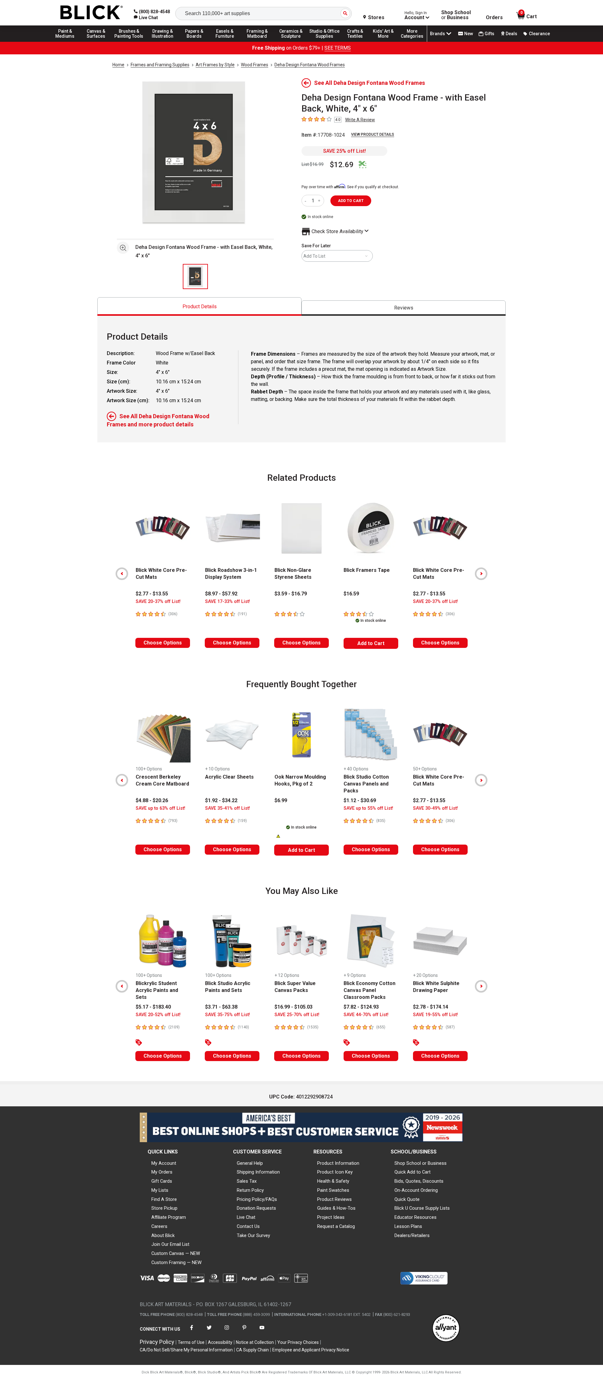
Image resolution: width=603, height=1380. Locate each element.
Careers (159, 1226)
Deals (511, 33)
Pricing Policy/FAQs (257, 1199)
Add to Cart (370, 643)
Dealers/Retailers (412, 1235)
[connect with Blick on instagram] (226, 1331)
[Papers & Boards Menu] (196, 41)
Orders (494, 17)
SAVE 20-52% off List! (158, 1014)
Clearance (539, 33)
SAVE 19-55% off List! (435, 1014)
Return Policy (250, 1190)
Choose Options (163, 643)
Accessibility (220, 1342)
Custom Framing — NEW (176, 1262)
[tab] (199, 306)
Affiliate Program (168, 1217)
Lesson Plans (408, 1226)
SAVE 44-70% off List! (366, 1014)
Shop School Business (456, 15)
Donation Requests (256, 1208)
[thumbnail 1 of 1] (195, 276)
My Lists (159, 1190)
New (468, 33)
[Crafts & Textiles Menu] (358, 41)
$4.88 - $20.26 (152, 800)
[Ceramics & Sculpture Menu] (290, 41)
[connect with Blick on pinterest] (244, 1331)
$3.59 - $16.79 (290, 594)
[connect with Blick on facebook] (191, 1331)
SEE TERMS (337, 48)
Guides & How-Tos (336, 1208)
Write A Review (360, 119)
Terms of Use (191, 1342)
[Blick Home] (91, 12)
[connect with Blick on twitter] (209, 1331)
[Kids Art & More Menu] (386, 41)
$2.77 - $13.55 (152, 594)
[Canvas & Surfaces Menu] (96, 41)
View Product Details (372, 134)
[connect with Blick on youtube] (262, 1331)
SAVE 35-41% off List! (227, 808)
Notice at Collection (255, 1342)
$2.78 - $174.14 (430, 1007)
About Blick (163, 1235)
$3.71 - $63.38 (221, 1007)
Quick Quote (407, 1199)
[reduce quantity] (307, 200)
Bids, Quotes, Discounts (418, 1181)
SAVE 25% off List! (344, 151)
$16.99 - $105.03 (293, 1007)
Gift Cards (161, 1181)
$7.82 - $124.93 (361, 1007)
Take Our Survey (253, 1235)
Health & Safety (333, 1181)
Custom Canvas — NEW (175, 1253)
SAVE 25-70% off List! (296, 1014)
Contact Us (248, 1226)
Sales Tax (247, 1181)
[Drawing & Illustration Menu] (162, 41)
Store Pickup (164, 1208)
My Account (163, 1163)
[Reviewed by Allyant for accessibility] (446, 1328)
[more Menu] (412, 41)
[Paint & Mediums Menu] (67, 41)
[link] (146, 17)
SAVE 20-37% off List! (158, 601)
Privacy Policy (157, 1342)
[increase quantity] (320, 200)
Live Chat (246, 1217)
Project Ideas (331, 1217)
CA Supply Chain (252, 1349)
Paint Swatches (333, 1190)
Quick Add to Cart (412, 1172)
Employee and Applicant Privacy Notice (310, 1349)
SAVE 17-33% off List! (227, 601)
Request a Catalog (336, 1226)
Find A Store (164, 1199)
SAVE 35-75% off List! (227, 1014)
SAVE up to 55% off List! (368, 808)
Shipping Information (258, 1172)
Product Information (338, 1163)
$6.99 (280, 800)
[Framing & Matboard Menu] (257, 41)
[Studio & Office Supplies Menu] (324, 41)
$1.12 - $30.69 (360, 800)
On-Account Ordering (416, 1190)
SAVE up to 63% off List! (160, 808)
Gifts (489, 33)
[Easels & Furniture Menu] (225, 41)
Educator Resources (415, 1217)
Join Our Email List (170, 1244)
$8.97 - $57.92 (221, 594)
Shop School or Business (420, 1163)
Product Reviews (334, 1199)
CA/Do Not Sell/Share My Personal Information (186, 1349)
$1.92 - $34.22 (221, 800)
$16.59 (351, 594)
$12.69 (342, 164)
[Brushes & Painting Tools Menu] (129, 41)
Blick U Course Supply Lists (422, 1208)
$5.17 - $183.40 (153, 1007)
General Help (250, 1163)
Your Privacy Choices (298, 1342)
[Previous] (122, 573)
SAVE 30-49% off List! (435, 808)
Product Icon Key (335, 1172)
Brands (437, 33)
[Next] (481, 573)
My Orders (161, 1172)
